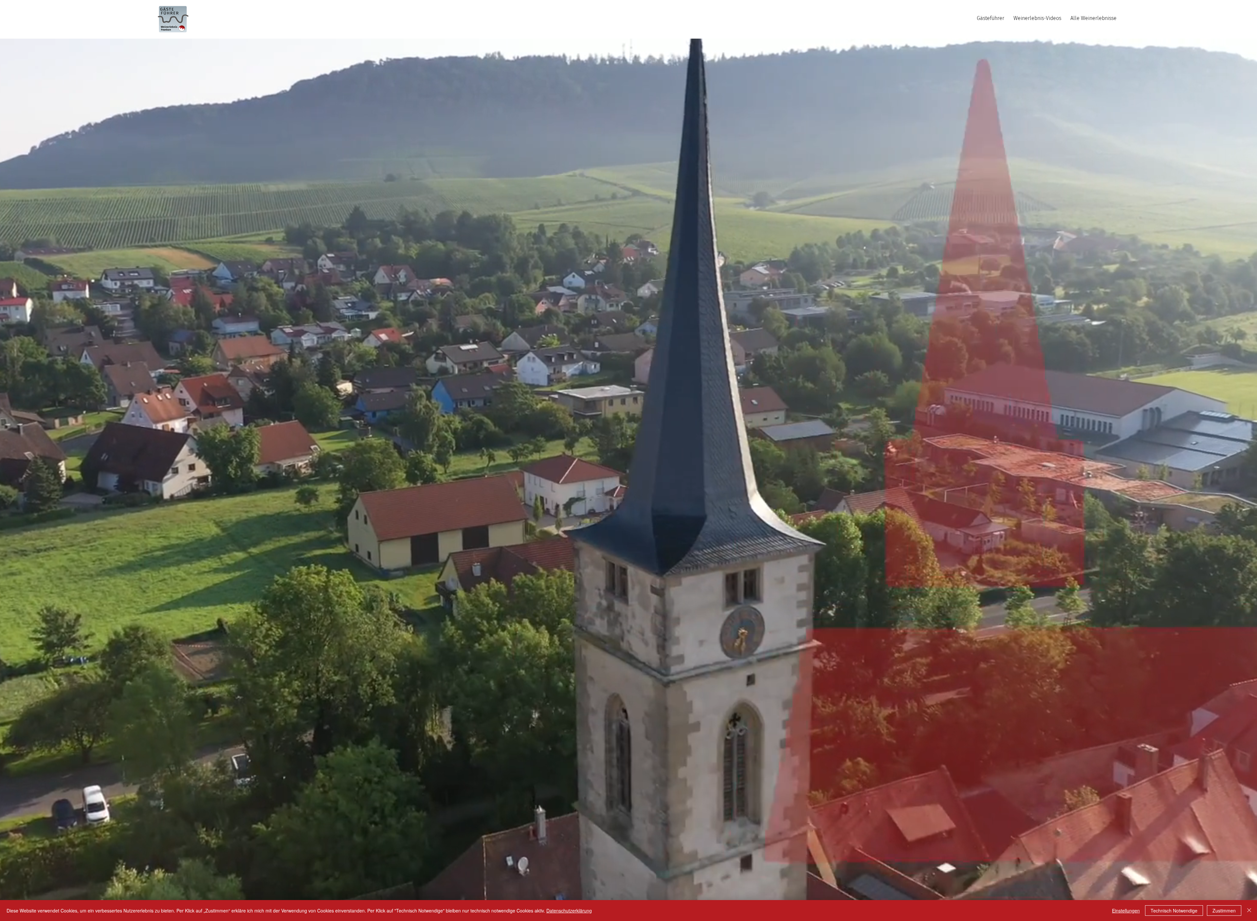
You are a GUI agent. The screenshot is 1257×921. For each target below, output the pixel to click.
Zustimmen (1224, 910)
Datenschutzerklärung (569, 910)
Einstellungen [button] (1126, 910)
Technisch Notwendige (1174, 910)
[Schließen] (1249, 910)
